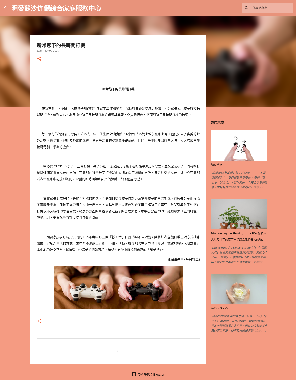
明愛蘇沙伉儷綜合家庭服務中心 (56, 8)
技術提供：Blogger (151, 374)
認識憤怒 (216, 164)
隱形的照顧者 (219, 308)
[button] (39, 59)
